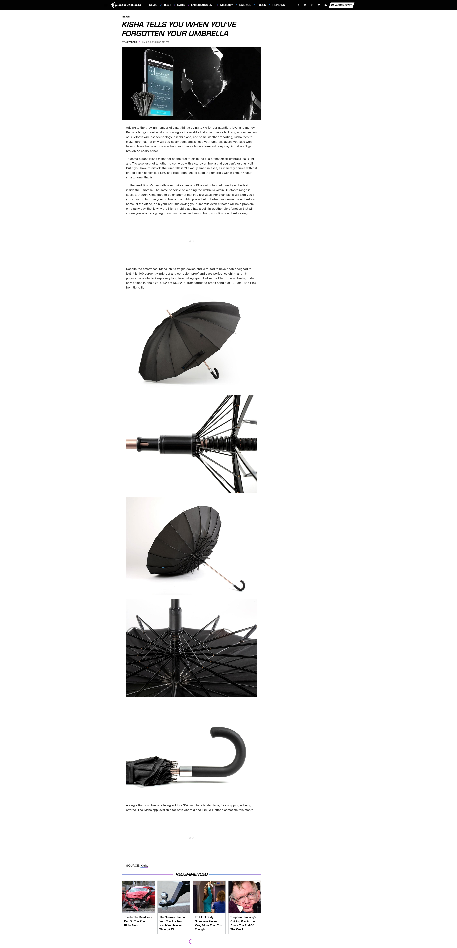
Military (226, 5)
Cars (181, 5)
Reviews (278, 5)
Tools (261, 5)
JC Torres (131, 42)
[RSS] (325, 5)
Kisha (144, 866)
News (153, 5)
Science (245, 5)
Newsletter (344, 5)
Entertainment (202, 5)
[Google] (312, 5)
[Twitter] (305, 5)
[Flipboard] (319, 5)
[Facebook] (298, 5)
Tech (167, 5)
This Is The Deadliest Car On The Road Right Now (138, 921)
